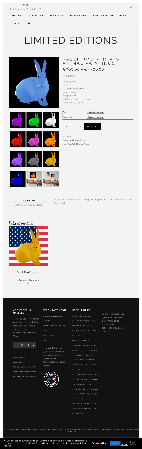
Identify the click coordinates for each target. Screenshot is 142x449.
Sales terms (19, 362)
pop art (71, 144)
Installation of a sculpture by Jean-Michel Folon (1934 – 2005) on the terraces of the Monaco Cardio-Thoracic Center (84, 350)
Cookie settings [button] (100, 443)
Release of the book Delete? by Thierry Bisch (84, 318)
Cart (45, 340)
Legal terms (19, 357)
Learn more (133, 443)
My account (48, 335)
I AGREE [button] (115, 443)
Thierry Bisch (78, 140)
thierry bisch (82, 144)
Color (65, 112)
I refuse (124, 443)
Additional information (28, 205)
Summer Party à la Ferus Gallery (83, 367)
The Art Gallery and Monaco (52, 318)
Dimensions (68, 117)
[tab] (29, 200)
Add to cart (92, 126)
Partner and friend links (55, 326)
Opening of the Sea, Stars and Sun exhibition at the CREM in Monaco (84, 408)
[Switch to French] (29, 23)
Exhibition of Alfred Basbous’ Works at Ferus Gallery (84, 330)
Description (28, 200)
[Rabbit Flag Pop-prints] (28, 283)
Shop (45, 330)
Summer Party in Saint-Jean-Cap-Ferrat (85, 396)
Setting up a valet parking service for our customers (85, 377)
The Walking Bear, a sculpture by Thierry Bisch (85, 386)
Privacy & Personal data (24, 367)
